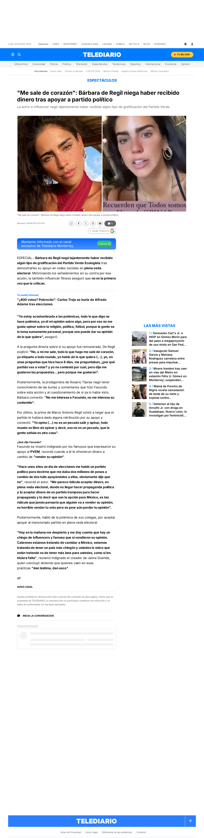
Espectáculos (99, 64)
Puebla (120, 44)
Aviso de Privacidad (71, 832)
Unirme (102, 243)
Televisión (81, 64)
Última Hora (21, 64)
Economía (170, 64)
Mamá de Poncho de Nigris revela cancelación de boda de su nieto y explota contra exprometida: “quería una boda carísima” (166, 396)
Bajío (146, 44)
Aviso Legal (92, 832)
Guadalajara (90, 44)
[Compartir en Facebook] (78, 223)
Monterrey (70, 44)
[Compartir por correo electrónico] (100, 223)
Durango (160, 44)
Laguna (107, 44)
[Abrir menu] (12, 54)
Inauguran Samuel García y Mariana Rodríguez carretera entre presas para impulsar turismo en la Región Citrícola (167, 360)
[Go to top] (190, 821)
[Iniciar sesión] (192, 44)
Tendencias (118, 64)
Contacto (141, 832)
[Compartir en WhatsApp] (71, 223)
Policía (54, 64)
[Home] (102, 54)
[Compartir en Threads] (93, 223)
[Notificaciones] (185, 44)
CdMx (55, 44)
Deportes (135, 64)
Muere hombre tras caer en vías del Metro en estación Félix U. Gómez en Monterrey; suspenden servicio (168, 376)
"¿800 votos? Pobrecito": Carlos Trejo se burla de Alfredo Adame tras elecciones (61, 302)
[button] (102, 231)
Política (66, 64)
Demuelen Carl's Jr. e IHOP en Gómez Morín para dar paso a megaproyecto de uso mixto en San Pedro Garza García (168, 340)
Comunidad (38, 64)
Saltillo (134, 44)
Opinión (185, 64)
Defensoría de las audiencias (117, 832)
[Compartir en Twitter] (85, 223)
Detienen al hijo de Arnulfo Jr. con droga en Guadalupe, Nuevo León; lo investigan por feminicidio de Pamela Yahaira (168, 411)
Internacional (153, 64)
